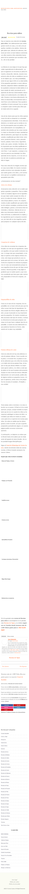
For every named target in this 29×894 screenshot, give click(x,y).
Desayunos (3, 739)
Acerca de (4, 636)
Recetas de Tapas (9, 623)
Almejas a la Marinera (5, 867)
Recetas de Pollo (4, 791)
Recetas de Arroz (4, 751)
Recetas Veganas (4, 819)
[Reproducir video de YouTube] (14, 232)
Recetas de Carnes (5, 761)
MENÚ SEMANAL (4, 834)
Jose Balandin (12, 639)
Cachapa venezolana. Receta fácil (10, 559)
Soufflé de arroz (5, 500)
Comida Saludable (5, 733)
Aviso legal (14, 880)
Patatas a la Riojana (5, 864)
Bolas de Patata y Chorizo (8, 461)
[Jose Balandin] (4, 644)
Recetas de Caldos (5, 757)
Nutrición (3, 748)
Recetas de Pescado (5, 788)
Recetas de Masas (5, 782)
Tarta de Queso (4, 837)
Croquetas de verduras (8, 242)
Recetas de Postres (5, 794)
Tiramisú (3, 858)
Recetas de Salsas (5, 800)
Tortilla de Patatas (5, 840)
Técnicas (3, 822)
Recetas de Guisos (5, 770)
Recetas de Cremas (5, 764)
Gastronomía (4, 742)
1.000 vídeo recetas (14, 649)
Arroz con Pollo (4, 846)
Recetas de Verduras (5, 813)
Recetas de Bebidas (5, 754)
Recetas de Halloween (6, 773)
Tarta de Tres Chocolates (6, 855)
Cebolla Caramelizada (5, 852)
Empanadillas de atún (8, 299)
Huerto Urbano (4, 745)
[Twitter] (26, 640)
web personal (17, 652)
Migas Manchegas (6, 579)
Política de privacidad (14, 884)
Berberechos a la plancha (8, 598)
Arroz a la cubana (6, 185)
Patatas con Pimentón (7, 480)
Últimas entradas (10, 636)
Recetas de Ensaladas (6, 767)
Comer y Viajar (4, 736)
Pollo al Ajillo (3, 861)
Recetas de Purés (5, 797)
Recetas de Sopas (5, 803)
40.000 (18, 707)
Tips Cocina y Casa (5, 825)
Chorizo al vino (5, 520)
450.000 (18, 705)
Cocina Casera (15, 640)
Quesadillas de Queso (7, 539)
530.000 (6, 707)
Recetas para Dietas (5, 816)
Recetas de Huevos (5, 776)
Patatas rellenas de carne (8, 350)
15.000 (5, 710)
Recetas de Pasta (5, 785)
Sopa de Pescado (5, 849)
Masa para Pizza (4, 843)
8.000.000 (6, 705)
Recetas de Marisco (5, 779)
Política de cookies (14, 882)
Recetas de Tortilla (5, 810)
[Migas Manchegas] (14, 593)
